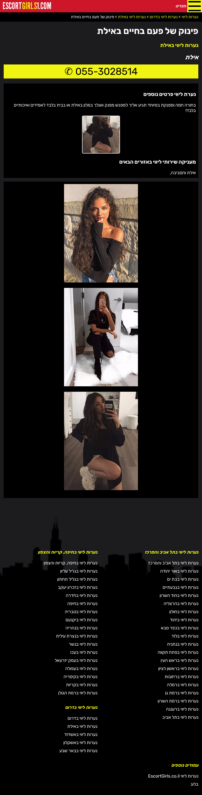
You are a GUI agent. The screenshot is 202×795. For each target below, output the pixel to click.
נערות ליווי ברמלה (182, 685)
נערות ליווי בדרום (82, 718)
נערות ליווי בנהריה (81, 628)
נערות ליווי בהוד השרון (179, 595)
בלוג (194, 784)
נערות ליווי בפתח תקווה (178, 652)
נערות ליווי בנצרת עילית (76, 636)
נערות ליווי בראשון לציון (178, 668)
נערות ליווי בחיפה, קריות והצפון (70, 563)
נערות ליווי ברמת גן (181, 693)
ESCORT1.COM (26, 6)
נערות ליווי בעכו (83, 652)
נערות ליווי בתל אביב (180, 717)
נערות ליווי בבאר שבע (78, 750)
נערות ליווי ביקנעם (81, 620)
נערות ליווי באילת (179, 45)
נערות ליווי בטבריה (81, 611)
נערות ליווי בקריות (81, 685)
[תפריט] (194, 6)
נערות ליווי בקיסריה (80, 676)
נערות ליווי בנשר (83, 644)
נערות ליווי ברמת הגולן (77, 693)
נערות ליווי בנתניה (182, 644)
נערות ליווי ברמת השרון (178, 701)
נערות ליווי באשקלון (80, 742)
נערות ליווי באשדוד (80, 734)
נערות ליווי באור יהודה (179, 571)
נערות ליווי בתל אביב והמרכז (173, 563)
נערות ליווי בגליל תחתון (77, 579)
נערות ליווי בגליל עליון (78, 571)
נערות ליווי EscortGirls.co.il (173, 776)
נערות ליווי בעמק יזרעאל (76, 660)
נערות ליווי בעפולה (81, 668)
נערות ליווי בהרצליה (181, 603)
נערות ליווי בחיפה (82, 603)
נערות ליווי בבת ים (182, 579)
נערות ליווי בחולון (183, 611)
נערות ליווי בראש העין (179, 660)
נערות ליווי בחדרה (81, 595)
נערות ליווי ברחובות (181, 676)
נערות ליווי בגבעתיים (180, 587)
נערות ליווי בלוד (184, 636)
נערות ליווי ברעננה (182, 709)
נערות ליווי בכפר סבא (179, 628)
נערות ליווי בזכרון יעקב (77, 587)
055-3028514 (106, 71)
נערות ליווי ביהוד (184, 620)
